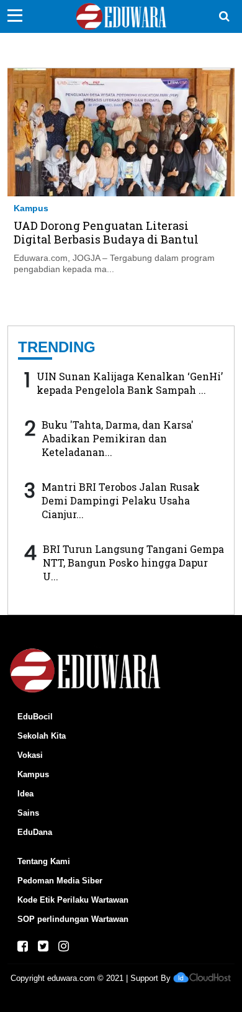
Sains (28, 813)
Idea (25, 793)
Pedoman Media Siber (59, 880)
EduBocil (35, 716)
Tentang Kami (43, 861)
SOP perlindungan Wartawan (72, 919)
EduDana (34, 832)
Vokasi (30, 755)
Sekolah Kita (41, 736)
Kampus (31, 208)
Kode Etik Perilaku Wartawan (72, 900)
